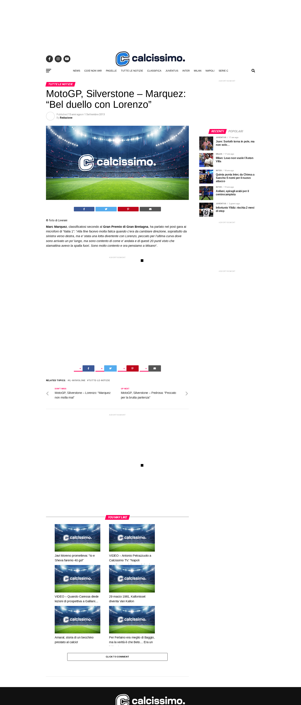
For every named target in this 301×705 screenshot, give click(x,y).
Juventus (171, 70)
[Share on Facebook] (84, 209)
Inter (186, 70)
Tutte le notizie (132, 70)
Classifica (154, 70)
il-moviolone (77, 380)
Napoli (210, 70)
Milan (197, 70)
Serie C (223, 70)
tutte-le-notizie (99, 380)
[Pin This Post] (128, 209)
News (76, 70)
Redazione (66, 117)
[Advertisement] (150, 24)
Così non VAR (93, 70)
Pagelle (111, 70)
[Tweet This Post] (106, 209)
